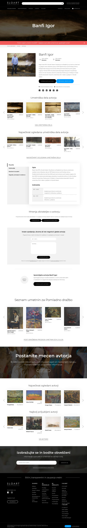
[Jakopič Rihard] (72, 422)
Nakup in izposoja (22, 8)
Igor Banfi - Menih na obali (34, 140)
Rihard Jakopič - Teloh (34, 317)
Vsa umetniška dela (43, 125)
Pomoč (64, 497)
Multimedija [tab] (12, 168)
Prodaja (31, 8)
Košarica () (77, 8)
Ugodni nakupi (54, 490)
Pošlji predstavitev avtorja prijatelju (62, 86)
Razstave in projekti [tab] (14, 171)
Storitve (37, 8)
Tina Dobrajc (65, 513)
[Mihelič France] (34, 423)
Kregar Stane (48, 405)
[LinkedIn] (47, 90)
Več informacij (43, 370)
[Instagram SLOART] (12, 492)
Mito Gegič (65, 515)
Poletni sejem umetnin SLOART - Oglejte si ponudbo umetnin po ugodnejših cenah (43, 43)
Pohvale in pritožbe (65, 494)
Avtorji (18, 46)
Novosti (54, 487)
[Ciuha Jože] (15, 421)
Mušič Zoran (48, 430)
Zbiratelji (60, 8)
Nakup (34, 486)
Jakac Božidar (30, 402)
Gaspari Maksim (68, 405)
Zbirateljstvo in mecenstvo (36, 497)
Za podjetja (55, 503)
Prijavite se (35, 220)
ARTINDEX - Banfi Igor (65, 81)
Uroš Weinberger (66, 517)
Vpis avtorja (45, 502)
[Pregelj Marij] (15, 396)
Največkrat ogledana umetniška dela (43, 157)
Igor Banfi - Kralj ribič (72, 142)
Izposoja (34, 488)
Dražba (34, 492)
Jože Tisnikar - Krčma (53, 312)
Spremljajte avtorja (47, 81)
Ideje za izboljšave (64, 491)
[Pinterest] (54, 90)
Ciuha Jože (10, 427)
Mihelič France (30, 431)
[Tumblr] (57, 90)
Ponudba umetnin (11, 8)
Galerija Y (13, 501)
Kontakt (64, 488)
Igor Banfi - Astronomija (72, 107)
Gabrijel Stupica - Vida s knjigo (15, 318)
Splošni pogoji (66, 503)
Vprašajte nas (43, 257)
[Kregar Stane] (53, 396)
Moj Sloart (67, 8)
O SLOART (64, 486)
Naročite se (64, 462)
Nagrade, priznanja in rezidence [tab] (17, 174)
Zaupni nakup (36, 490)
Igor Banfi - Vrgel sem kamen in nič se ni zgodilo (53, 107)
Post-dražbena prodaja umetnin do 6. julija (43, 340)
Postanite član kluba (50, 220)
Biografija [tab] (11, 165)
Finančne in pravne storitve (46, 497)
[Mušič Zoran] (53, 422)
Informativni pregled (45, 490)
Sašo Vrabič (65, 509)
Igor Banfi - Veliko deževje (34, 107)
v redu (67, 526)
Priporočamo (55, 499)
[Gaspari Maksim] (72, 396)
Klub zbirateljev (35, 500)
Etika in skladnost (64, 500)
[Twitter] (43, 90)
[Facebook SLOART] (8, 492)
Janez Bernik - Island (72, 316)
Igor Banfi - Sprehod (53, 140)
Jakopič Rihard (68, 429)
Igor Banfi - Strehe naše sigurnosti (15, 107)
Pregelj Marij (10, 404)
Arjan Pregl (65, 511)
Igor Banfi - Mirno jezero (15, 140)
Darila (53, 493)
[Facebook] (40, 90)
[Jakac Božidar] (34, 395)
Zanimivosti (55, 497)
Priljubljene (55, 495)
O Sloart (43, 8)
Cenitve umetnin (44, 494)
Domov (8, 46)
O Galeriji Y (65, 507)
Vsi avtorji (43, 439)
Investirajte (55, 501)
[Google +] (50, 90)
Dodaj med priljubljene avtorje (46, 86)
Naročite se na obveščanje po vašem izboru (43, 467)
